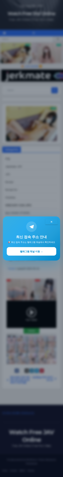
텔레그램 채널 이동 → (31, 251)
